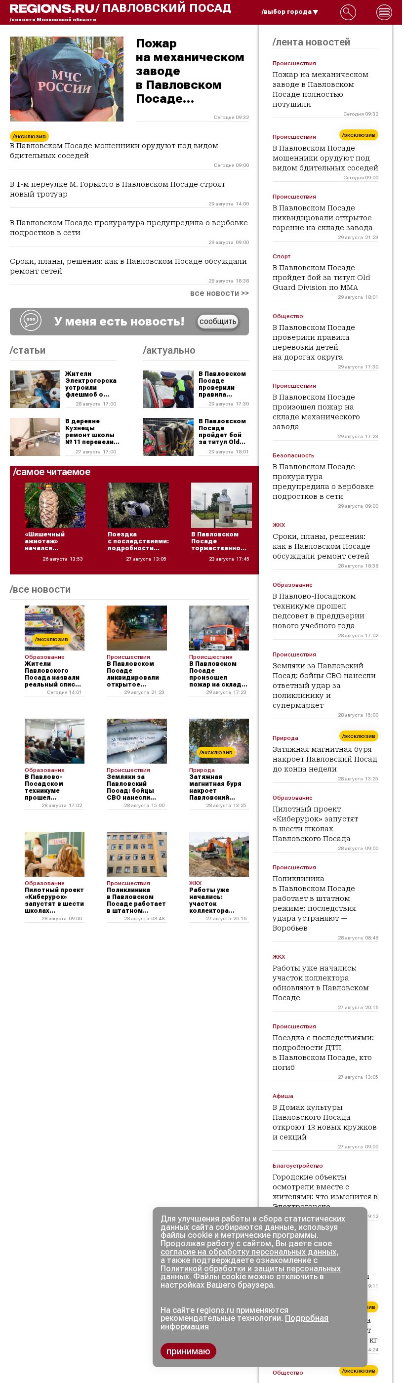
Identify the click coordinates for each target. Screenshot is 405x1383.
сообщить (218, 321)
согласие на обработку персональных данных (248, 1252)
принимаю (188, 1351)
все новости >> (219, 293)
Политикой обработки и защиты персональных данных (251, 1273)
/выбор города (287, 11)
